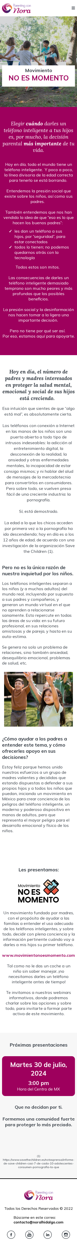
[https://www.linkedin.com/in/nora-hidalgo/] (48, 1235)
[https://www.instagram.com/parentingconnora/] (66, 1235)
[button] (73, 8)
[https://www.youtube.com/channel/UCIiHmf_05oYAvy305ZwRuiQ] (29, 1235)
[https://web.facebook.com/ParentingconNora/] (11, 1235)
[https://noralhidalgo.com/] (16, 8)
